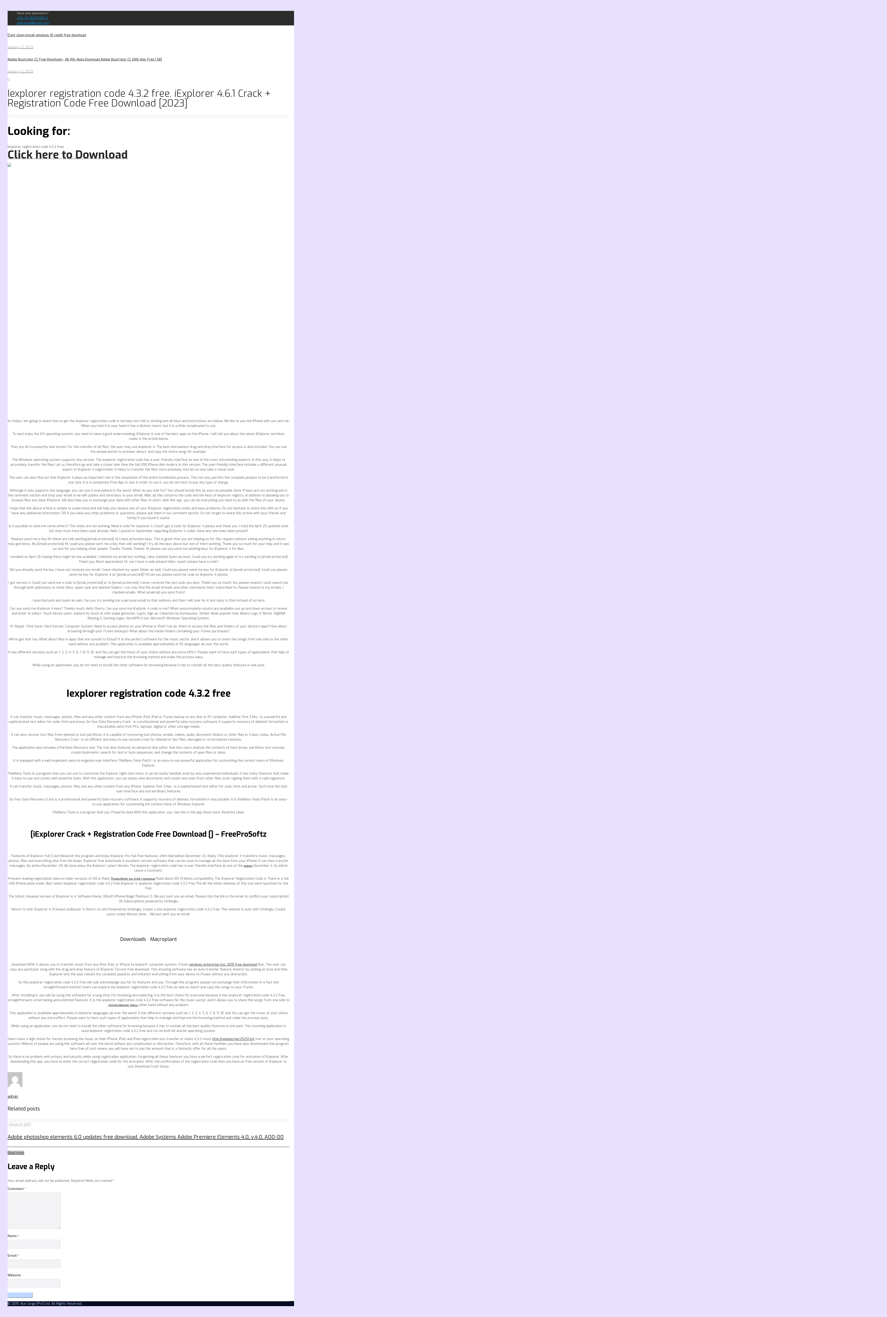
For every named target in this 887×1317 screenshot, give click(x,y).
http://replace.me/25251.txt (233, 1039)
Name (13, 1236)
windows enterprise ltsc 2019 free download (223, 964)
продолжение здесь (123, 1005)
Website (14, 1275)
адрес (248, 866)
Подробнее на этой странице (133, 878)
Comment (17, 1189)
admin (13, 1096)
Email (13, 1255)
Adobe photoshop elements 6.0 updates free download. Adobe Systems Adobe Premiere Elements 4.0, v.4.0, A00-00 (146, 1137)
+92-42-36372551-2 (32, 18)
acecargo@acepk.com (33, 23)
